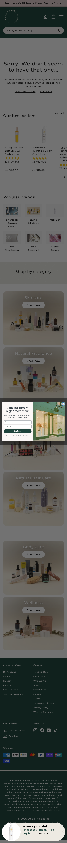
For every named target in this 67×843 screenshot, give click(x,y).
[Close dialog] (62, 404)
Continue (17, 431)
